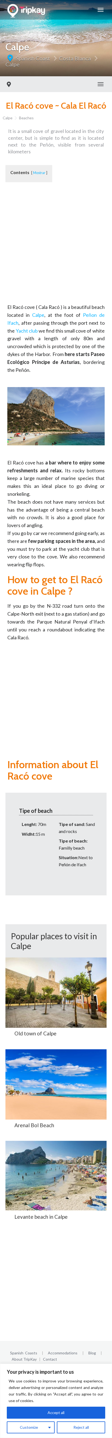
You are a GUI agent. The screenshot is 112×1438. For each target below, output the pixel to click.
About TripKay (24, 1359)
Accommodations (62, 1353)
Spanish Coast (33, 58)
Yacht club (27, 331)
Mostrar (39, 173)
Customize (29, 1427)
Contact (50, 1359)
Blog (92, 1353)
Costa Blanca (75, 58)
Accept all (56, 1412)
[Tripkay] (27, 10)
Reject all (81, 1427)
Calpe (12, 64)
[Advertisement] (56, 247)
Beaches (26, 117)
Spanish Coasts (23, 1353)
